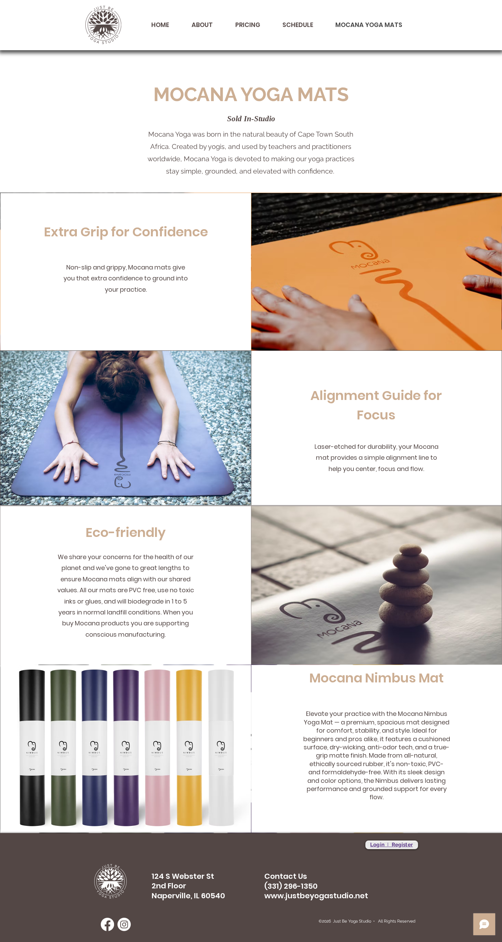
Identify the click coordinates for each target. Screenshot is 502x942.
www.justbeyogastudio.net (316, 895)
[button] (196, 24)
